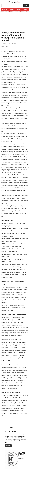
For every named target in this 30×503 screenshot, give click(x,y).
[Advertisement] (15, 487)
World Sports (4, 11)
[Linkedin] (17, 421)
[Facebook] (7, 421)
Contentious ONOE (10, 432)
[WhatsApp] (14, 421)
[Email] (20, 421)
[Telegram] (24, 421)
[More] (27, 421)
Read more (8, 445)
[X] (10, 421)
